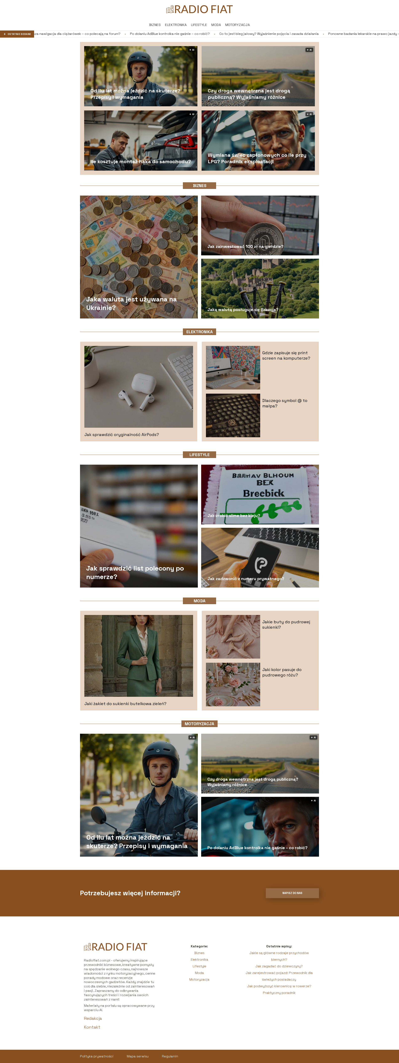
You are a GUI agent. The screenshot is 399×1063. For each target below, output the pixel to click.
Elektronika (176, 25)
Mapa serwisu (138, 1056)
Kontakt (92, 1027)
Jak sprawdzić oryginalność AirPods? (121, 434)
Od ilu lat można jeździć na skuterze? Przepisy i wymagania (135, 93)
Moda (216, 25)
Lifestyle (199, 25)
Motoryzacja (237, 25)
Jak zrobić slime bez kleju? (233, 515)
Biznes (155, 25)
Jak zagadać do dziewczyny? (279, 966)
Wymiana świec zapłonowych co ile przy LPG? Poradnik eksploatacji (257, 158)
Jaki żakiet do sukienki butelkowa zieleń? (125, 703)
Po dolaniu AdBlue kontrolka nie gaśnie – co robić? (75, 34)
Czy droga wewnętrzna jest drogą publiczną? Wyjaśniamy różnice (249, 93)
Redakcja (93, 1018)
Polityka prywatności (96, 1056)
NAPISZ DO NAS (292, 893)
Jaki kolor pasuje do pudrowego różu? (282, 672)
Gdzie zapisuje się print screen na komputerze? (286, 355)
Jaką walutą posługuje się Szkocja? (242, 309)
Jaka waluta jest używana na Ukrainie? (131, 303)
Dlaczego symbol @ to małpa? (284, 403)
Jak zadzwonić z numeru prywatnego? (245, 578)
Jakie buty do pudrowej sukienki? (286, 624)
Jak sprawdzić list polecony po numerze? (135, 572)
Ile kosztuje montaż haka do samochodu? (140, 161)
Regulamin (170, 1056)
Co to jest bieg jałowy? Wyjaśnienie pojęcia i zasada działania (174, 34)
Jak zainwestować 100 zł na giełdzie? (245, 246)
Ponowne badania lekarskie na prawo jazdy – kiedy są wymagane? (286, 34)
